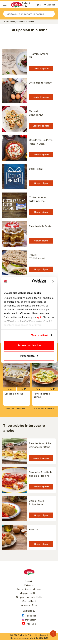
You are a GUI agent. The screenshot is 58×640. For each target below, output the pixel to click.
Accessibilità (29, 605)
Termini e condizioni (29, 589)
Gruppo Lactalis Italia (29, 597)
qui (39, 317)
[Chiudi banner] (53, 281)
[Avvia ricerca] (48, 14)
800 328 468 (41, 638)
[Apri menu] (4, 4)
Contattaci (29, 601)
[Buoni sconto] (39, 5)
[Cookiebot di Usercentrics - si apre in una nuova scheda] (34, 281)
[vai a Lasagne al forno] (16, 374)
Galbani (6, 22)
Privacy (29, 585)
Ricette (12, 22)
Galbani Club (26, 5)
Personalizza (27, 355)
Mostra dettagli (39, 335)
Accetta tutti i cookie (29, 345)
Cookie (29, 581)
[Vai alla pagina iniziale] (29, 572)
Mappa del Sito (29, 593)
